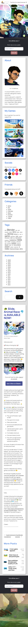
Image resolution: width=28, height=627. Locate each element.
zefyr (21, 249)
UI (19, 247)
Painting (10, 214)
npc (6, 241)
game (7, 236)
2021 (9, 269)
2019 (9, 272)
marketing (12, 240)
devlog (10, 234)
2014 (9, 281)
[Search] (19, 297)
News (9, 213)
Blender (11, 229)
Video (9, 218)
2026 (9, 260)
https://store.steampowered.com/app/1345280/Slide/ (14, 509)
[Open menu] (26, 2)
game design (12, 236)
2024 (9, 263)
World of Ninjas (14, 249)
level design (18, 237)
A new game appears (14, 549)
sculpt (10, 245)
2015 (9, 279)
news (19, 239)
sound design (17, 244)
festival (16, 234)
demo (14, 232)
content (10, 232)
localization (7, 240)
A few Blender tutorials (19, 536)
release (6, 244)
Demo (9, 206)
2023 (9, 265)
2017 (9, 276)
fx (22, 234)
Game (9, 209)
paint (6, 243)
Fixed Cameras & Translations (9, 536)
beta (5, 230)
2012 (9, 284)
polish (14, 243)
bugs (16, 230)
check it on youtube (17, 378)
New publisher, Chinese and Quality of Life (13, 562)
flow (20, 234)
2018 (9, 274)
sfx (12, 245)
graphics (20, 236)
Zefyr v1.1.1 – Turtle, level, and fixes (12, 568)
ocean (9, 241)
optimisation (13, 241)
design (21, 232)
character (6, 232)
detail (6, 234)
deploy (18, 232)
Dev (9, 207)
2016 (9, 277)
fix (18, 234)
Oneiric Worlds (13, 336)
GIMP (17, 236)
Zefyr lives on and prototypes (14, 555)
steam (7, 247)
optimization (18, 241)
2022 (9, 267)
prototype (19, 243)
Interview (10, 211)
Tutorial (10, 216)
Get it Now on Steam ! (14, 383)
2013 (9, 283)
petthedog (9, 243)
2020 (9, 270)
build (19, 230)
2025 (9, 262)
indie (11, 237)
